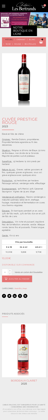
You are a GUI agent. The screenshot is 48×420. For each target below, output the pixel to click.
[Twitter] (9, 296)
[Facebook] (4, 296)
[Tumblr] (20, 296)
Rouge (25, 288)
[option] (24, 80)
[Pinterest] (25, 296)
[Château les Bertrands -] (24, 6)
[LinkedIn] (15, 296)
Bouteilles (18, 288)
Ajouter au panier (19, 279)
